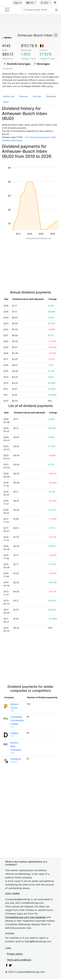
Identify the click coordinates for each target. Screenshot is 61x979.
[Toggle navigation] (7, 9)
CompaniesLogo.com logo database (25, 917)
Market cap (8, 96)
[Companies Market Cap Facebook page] (6, 965)
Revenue (23, 96)
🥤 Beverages (41, 63)
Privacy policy (15, 953)
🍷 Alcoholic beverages (16, 63)
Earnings (37, 96)
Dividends (51, 96)
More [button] (5, 102)
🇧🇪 (42, 46)
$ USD (45, 2)
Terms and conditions (19, 959)
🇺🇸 (29, 2)
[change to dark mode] (55, 3)
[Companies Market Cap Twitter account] (10, 965)
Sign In (17, 2)
